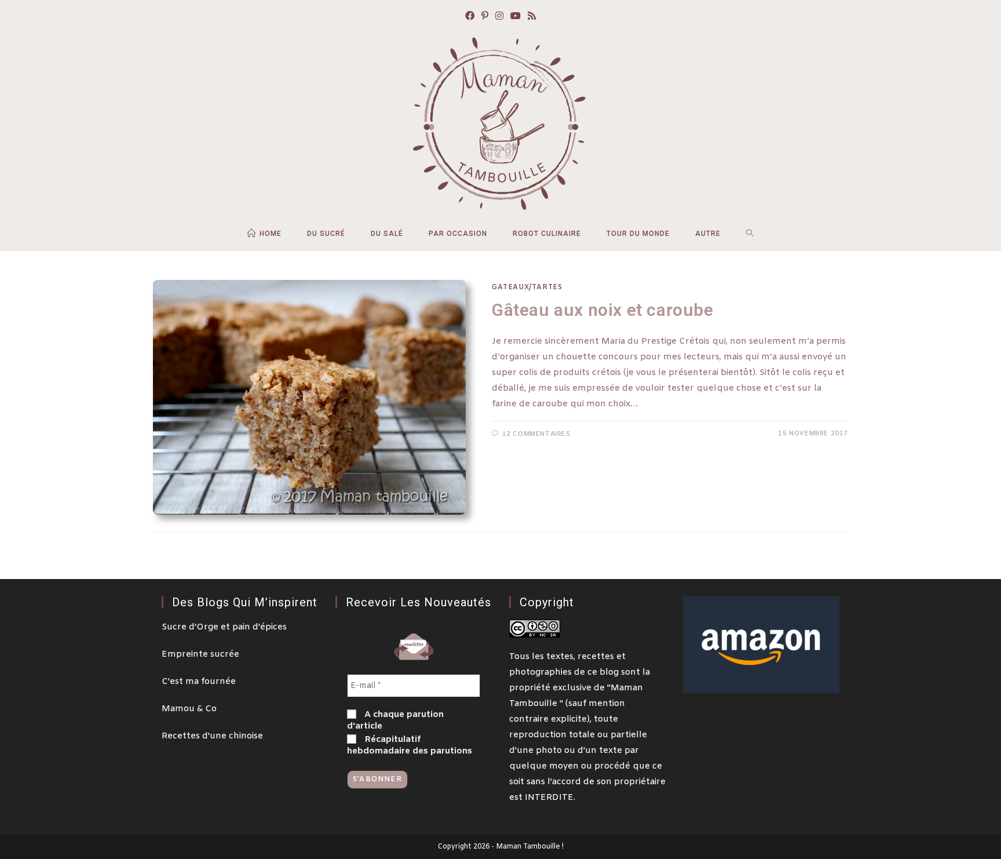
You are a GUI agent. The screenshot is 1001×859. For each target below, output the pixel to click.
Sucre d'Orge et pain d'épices (224, 627)
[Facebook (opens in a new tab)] (470, 17)
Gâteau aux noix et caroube (603, 310)
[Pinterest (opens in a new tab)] (485, 17)
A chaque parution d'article (395, 720)
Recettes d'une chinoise (212, 736)
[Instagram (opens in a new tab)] (499, 17)
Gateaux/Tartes (527, 287)
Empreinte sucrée (200, 654)
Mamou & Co (189, 709)
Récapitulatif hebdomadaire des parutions (409, 745)
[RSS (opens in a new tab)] (531, 17)
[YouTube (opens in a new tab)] (515, 17)
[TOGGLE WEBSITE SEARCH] (749, 233)
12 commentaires (536, 434)
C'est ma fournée (199, 681)
